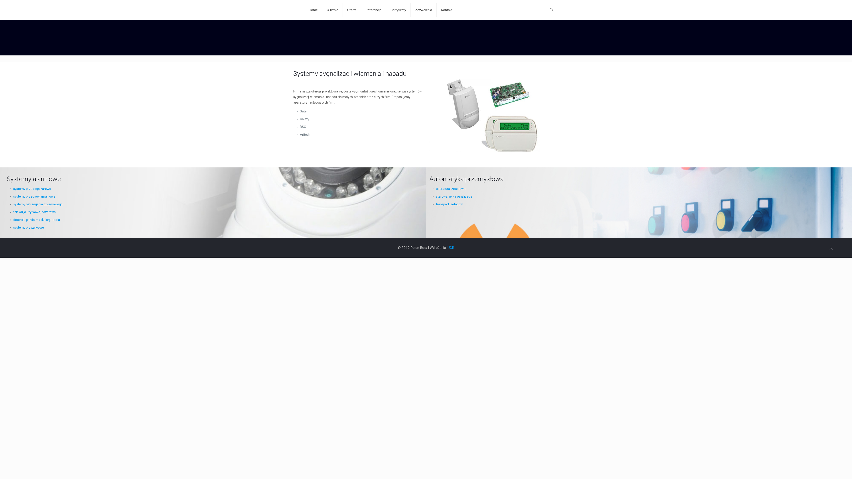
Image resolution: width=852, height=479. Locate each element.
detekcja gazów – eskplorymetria (36, 220)
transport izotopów (449, 204)
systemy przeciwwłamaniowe (34, 196)
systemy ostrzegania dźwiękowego (38, 204)
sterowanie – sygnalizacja (454, 196)
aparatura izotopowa (450, 188)
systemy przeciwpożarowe (32, 188)
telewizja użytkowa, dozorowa (34, 212)
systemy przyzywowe (28, 227)
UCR (451, 248)
